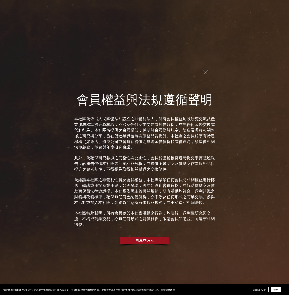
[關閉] (285, 289)
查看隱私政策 (168, 289)
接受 (275, 289)
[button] (205, 72)
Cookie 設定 (259, 289)
